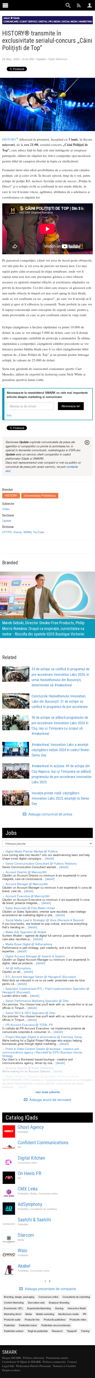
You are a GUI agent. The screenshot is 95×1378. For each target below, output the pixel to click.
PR (19, 1147)
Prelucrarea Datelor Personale (33, 1366)
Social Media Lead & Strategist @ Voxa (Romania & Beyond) (45, 920)
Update (41, 59)
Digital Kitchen (31, 1158)
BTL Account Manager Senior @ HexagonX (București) (41, 977)
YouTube (38, 532)
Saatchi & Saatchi (34, 1219)
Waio (22, 1250)
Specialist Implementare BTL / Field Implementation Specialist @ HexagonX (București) (45, 990)
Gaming (59, 1308)
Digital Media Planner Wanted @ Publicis (32, 851)
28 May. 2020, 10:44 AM (18, 59)
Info (9, 415)
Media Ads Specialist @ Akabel (26, 932)
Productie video (78, 1319)
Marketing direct (12, 1314)
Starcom (26, 1235)
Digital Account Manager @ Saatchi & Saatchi (35, 956)
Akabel (24, 1266)
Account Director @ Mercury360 (26, 872)
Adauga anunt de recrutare (49, 1099)
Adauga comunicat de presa (49, 814)
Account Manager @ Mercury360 (27, 884)
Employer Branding (59, 1302)
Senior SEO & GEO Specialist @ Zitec (30, 1013)
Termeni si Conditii (64, 1366)
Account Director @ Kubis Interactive (29, 1068)
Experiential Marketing (39, 1308)
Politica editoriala (33, 1358)
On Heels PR (29, 1173)
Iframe (17, 532)
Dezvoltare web (36, 1302)
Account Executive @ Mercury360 (27, 896)
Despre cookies (11, 1370)
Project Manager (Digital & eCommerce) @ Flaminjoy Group (44, 1037)
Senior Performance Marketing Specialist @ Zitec (37, 1001)
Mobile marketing (45, 1314)
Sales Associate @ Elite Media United (30, 908)
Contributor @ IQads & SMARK (21, 1362)
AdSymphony (30, 1204)
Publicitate (23, 1131)
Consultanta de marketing (43, 1209)
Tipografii (72, 1331)
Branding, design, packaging (19, 1296)
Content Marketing (14, 1302)
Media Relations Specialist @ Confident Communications (42, 1076)
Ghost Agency (31, 1127)
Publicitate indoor (28, 1325)
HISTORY (10, 139)
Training (85, 1331)
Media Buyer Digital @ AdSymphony (29, 944)
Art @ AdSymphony (18, 968)
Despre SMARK (11, 1358)
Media (33, 1193)
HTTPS (7, 532)
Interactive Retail (77, 1308)
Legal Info (8, 1366)
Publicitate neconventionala (55, 1325)
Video (6, 509)
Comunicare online (27, 1162)
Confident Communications (43, 1142)
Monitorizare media (68, 1314)
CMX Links (28, 1189)
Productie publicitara (54, 1319)
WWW (27, 532)
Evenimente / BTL (13, 1308)
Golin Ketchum (57, 59)
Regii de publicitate (38, 1331)
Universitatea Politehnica (40, 495)
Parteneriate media (57, 1358)
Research (57, 1331)
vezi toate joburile (47, 1092)
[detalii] (49, 858)
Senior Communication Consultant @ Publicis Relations (41, 863)
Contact (72, 1362)
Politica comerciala (54, 1362)
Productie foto (32, 1319)
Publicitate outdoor (14, 1331)
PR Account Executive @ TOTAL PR (29, 1025)
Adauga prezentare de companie (50, 1288)
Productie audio (12, 1319)
